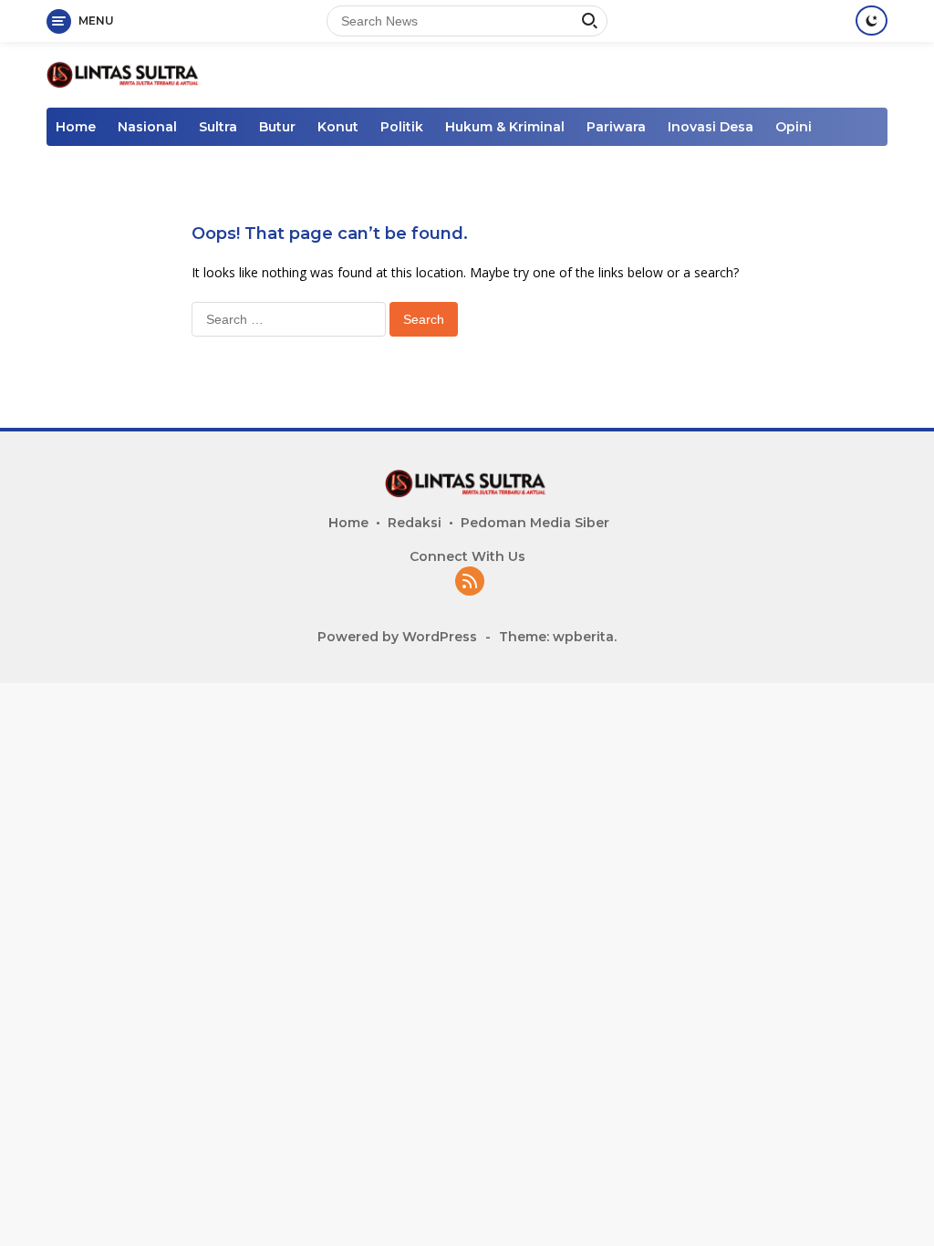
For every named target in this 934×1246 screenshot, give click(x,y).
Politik (401, 127)
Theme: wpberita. (558, 636)
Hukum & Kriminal (505, 127)
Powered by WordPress (397, 636)
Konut (337, 127)
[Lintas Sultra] (124, 73)
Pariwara (616, 127)
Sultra (218, 127)
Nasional (147, 127)
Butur (277, 127)
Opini (793, 127)
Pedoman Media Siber (535, 522)
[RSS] (469, 582)
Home (76, 127)
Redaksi (414, 522)
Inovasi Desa (710, 127)
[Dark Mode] (871, 20)
